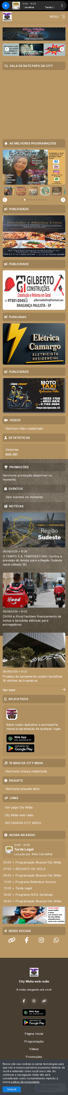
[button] (9, 191)
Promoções (34, 1057)
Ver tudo (9, 690)
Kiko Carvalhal (42, 854)
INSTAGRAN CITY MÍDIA (23, 823)
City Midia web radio (19, 815)
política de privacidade (25, 1081)
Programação (34, 1041)
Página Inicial (34, 1033)
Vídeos (34, 1049)
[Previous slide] (5, 200)
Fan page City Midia (19, 807)
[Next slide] (63, 200)
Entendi (11, 1089)
